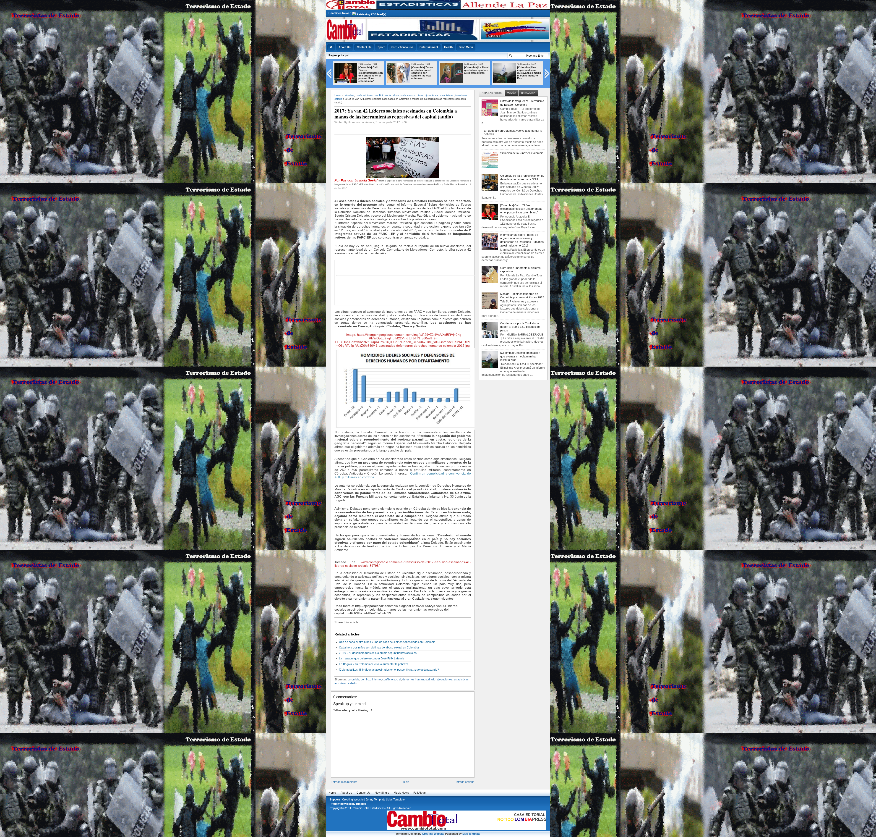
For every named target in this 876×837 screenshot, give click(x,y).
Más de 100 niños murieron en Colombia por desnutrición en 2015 (522, 295)
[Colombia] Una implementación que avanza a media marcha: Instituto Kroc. (476, 73)
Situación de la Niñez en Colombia (521, 153)
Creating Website (353, 799)
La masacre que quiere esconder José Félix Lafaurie (371, 658)
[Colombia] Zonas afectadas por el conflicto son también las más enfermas (369, 73)
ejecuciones (431, 95)
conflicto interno (364, 95)
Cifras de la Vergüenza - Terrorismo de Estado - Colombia (522, 103)
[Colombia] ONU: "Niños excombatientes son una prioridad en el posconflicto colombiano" (521, 209)
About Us (345, 47)
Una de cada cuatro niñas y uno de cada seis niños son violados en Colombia (387, 642)
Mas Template (396, 799)
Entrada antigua (464, 782)
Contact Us (364, 47)
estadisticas (446, 95)
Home (337, 95)
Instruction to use (402, 47)
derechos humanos (404, 95)
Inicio (406, 782)
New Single (382, 792)
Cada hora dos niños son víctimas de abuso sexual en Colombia (379, 647)
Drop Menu (466, 47)
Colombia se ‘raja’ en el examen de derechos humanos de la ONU (522, 177)
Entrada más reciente (344, 782)
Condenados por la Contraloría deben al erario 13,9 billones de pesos (520, 327)
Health (448, 47)
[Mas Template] (438, 8)
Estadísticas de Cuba (526, 68)
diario (420, 95)
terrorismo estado (345, 683)
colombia (349, 95)
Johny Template (375, 799)
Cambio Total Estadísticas (369, 808)
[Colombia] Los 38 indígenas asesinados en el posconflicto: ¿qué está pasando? (389, 669)
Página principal (338, 55)
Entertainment (429, 47)
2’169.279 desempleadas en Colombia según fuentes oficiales (378, 653)
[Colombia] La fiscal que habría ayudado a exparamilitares (423, 70)
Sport (381, 47)
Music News (401, 792)
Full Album (419, 792)
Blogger (361, 804)
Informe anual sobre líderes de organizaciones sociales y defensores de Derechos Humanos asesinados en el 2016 (522, 240)
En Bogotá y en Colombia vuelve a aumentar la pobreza (373, 664)
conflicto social (383, 95)
